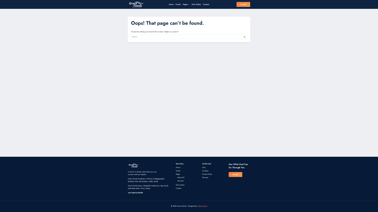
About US (180, 177)
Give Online (196, 4)
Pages (178, 174)
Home (171, 4)
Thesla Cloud (202, 206)
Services (180, 181)
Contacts (205, 171)
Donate (243, 4)
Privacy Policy (207, 174)
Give (204, 167)
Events (178, 4)
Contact (206, 4)
